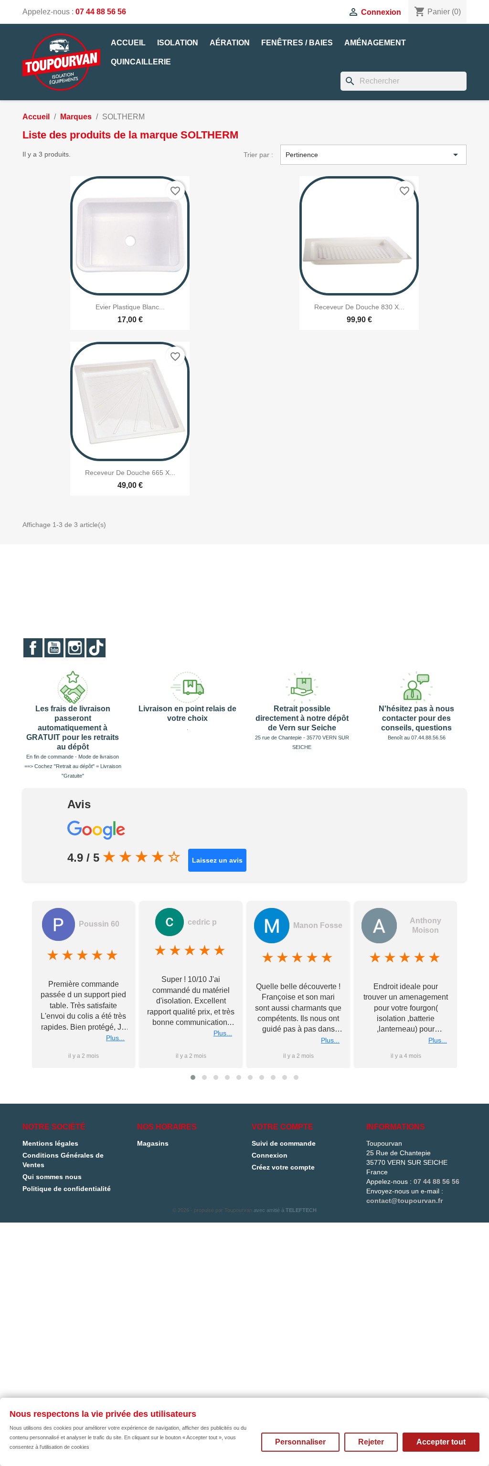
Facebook (33, 647)
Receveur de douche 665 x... (130, 472)
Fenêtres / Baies (297, 43)
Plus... (115, 1038)
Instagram (75, 647)
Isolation (177, 43)
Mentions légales (50, 1143)
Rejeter (371, 1442)
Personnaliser (300, 1442)
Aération (230, 43)
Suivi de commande (284, 1143)
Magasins (153, 1143)
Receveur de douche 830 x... (359, 307)
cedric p (202, 922)
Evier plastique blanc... (130, 307)
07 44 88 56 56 (100, 12)
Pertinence (373, 154)
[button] (193, 1077)
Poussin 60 (99, 924)
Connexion (269, 1155)
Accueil (128, 43)
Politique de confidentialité (66, 1188)
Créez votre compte (283, 1167)
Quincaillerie (141, 62)
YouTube (54, 647)
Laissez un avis (217, 860)
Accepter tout (441, 1442)
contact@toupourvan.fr (404, 1200)
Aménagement (375, 43)
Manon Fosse (317, 925)
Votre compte (282, 1127)
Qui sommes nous (52, 1177)
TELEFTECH (301, 1210)
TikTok (96, 647)
